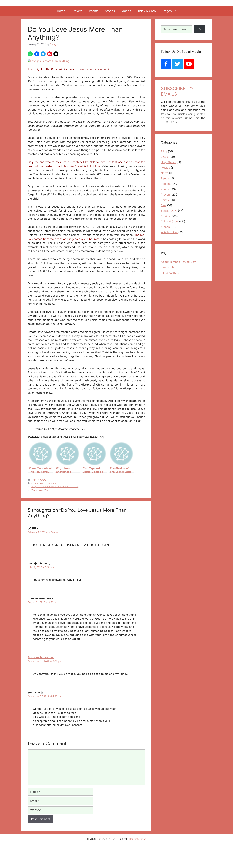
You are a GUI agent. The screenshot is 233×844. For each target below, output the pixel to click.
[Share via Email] (55, 53)
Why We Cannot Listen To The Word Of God (54, 486)
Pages (167, 11)
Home (61, 11)
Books (165, 156)
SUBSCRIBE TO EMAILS (177, 91)
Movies (165, 167)
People (165, 178)
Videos (126, 11)
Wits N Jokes (169, 232)
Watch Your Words (41, 490)
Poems (94, 11)
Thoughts (50, 483)
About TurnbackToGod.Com (178, 261)
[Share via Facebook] (36, 53)
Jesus (34, 483)
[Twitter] (177, 64)
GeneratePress (137, 839)
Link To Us (167, 267)
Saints (165, 200)
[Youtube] (189, 64)
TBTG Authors (170, 272)
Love (41, 483)
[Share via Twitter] (43, 53)
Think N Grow (146, 11)
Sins (163, 205)
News (164, 173)
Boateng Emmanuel (41, 657)
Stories (110, 11)
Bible (164, 151)
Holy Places (168, 162)
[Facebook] (166, 64)
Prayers (77, 11)
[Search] (199, 29)
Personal (166, 183)
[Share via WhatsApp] (30, 53)
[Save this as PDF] (49, 53)
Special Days (169, 210)
